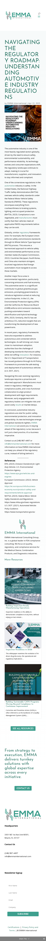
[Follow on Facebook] (6, 865)
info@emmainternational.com (18, 444)
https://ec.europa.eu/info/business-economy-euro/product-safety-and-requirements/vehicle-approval (20, 489)
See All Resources (23, 728)
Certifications (13, 927)
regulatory (24, 232)
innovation (24, 354)
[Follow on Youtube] (15, 865)
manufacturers (25, 217)
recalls (18, 404)
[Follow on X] (11, 865)
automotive (10, 185)
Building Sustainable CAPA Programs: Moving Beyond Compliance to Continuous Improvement (22, 704)
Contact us (23, 788)
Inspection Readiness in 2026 (19, 650)
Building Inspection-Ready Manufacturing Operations (17, 607)
